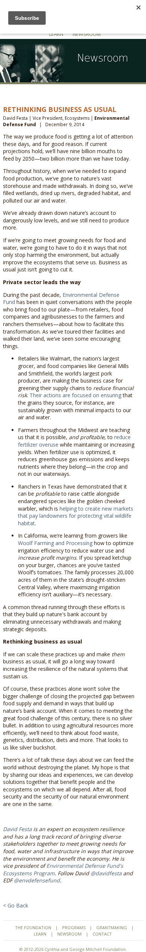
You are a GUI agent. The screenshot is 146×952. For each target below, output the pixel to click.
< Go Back (15, 905)
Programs (73, 927)
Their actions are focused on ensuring (75, 395)
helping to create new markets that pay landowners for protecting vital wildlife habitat (75, 516)
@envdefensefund (37, 880)
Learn (56, 34)
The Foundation (33, 927)
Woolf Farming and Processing (55, 543)
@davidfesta (106, 873)
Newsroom (87, 34)
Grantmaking (111, 927)
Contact (102, 934)
